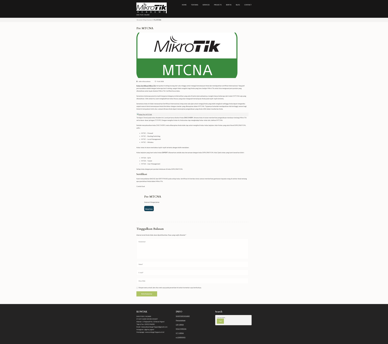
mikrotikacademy (144, 81)
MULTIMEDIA (181, 329)
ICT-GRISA (180, 333)
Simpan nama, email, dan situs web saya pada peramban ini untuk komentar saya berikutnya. (170, 287)
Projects (218, 5)
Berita (228, 5)
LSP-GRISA (180, 325)
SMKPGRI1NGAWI (183, 316)
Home (184, 5)
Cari (220, 321)
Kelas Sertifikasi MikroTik (146, 86)
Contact (248, 5)
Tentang (194, 5)
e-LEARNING (180, 337)
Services (206, 5)
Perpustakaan (180, 320)
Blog (238, 5)
